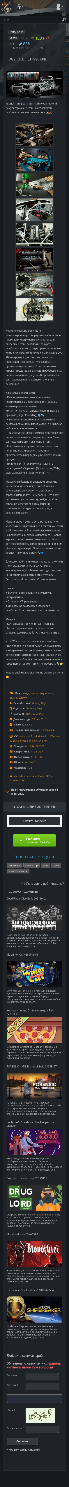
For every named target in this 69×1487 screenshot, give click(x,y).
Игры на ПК (17, 32)
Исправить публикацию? (45, 883)
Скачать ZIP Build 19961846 (36, 807)
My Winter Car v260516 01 (22, 954)
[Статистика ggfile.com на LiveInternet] (51, 1484)
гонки (34, 693)
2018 (43, 719)
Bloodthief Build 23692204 (22, 1234)
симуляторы (45, 693)
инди (26, 693)
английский (48, 729)
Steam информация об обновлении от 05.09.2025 (34, 792)
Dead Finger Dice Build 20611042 (26, 898)
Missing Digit (39, 703)
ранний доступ (18, 697)
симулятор (31, 865)
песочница (14, 865)
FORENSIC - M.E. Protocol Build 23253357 (32, 1066)
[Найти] (64, 20)
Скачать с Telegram (34, 856)
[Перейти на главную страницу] (6, 6)
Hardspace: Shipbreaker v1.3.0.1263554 (30, 1290)
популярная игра (18, 871)
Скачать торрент (34, 821)
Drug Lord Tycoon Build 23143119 (27, 1178)
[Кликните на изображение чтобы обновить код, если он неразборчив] (40, 1422)
